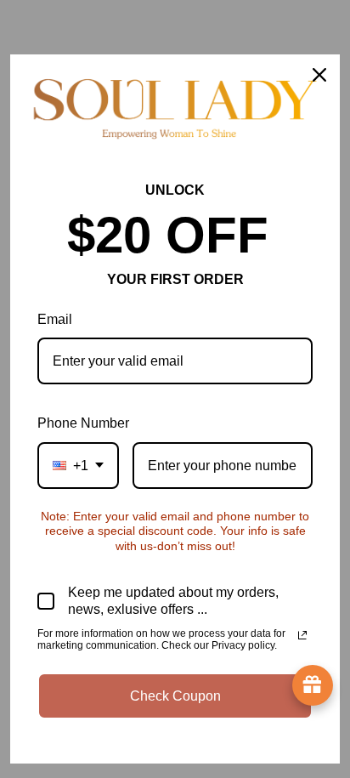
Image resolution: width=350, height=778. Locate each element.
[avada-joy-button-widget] (312, 685)
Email (54, 319)
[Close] (319, 74)
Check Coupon (175, 696)
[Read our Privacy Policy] (302, 635)
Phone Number (83, 423)
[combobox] (78, 465)
